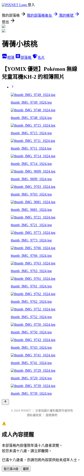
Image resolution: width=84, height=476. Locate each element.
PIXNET (26, 410)
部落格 (26, 57)
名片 (41, 57)
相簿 (11, 57)
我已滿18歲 (11, 469)
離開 (26, 469)
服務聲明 (51, 415)
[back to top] (5, 402)
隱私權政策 (34, 415)
